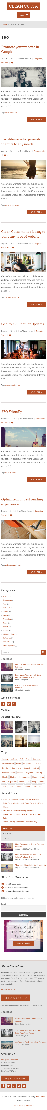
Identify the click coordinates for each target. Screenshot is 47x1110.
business (8, 565)
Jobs (43, 151)
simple (14, 473)
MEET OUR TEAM (8, 990)
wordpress (37, 786)
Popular (8, 828)
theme (27, 786)
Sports (5, 630)
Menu (22, 15)
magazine (29, 772)
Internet (4, 62)
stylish (11, 786)
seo (16, 113)
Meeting (39, 772)
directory (6, 768)
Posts (5, 596)
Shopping (7, 619)
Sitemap (22, 1105)
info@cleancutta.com (9, 1059)
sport (4, 786)
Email (3, 904)
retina (21, 781)
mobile (12, 113)
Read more (36, 119)
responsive (14, 565)
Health (5, 626)
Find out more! (23, 943)
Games (4, 515)
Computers (38, 59)
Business (37, 151)
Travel (3, 335)
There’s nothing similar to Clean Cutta (30, 865)
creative (37, 763)
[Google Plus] (14, 1086)
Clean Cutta (23, 6)
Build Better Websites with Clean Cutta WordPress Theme (28, 676)
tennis (19, 786)
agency (5, 759)
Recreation (40, 331)
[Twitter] (9, 704)
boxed (7, 113)
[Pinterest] (19, 1086)
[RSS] (24, 1086)
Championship (8, 763)
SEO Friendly (11, 411)
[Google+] (14, 704)
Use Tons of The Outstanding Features (18, 810)
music (34, 777)
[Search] (43, 652)
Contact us (30, 1105)
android (14, 759)
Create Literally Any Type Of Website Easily (20, 821)
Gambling (39, 511)
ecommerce (16, 768)
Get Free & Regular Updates (22, 324)
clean (18, 763)
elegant (27, 768)
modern (14, 297)
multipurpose (24, 777)
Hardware (5, 247)
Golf (13, 772)
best (21, 759)
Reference (7, 638)
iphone (20, 772)
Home (5, 615)
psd (3, 781)
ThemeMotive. (40, 1097)
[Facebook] (3, 704)
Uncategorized (9, 645)
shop (9, 473)
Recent (7, 833)
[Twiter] (9, 1086)
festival (36, 768)
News (5, 623)
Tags (6, 838)
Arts (4, 604)
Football (5, 772)
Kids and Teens (9, 634)
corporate (13, 205)
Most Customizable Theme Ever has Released (21, 799)
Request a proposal (15, 1078)
